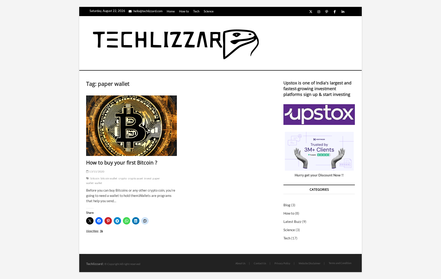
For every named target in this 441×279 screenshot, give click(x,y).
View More (96, 231)
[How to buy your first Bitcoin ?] (131, 125)
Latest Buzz (292, 221)
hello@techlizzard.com (148, 11)
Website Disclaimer (309, 263)
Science (209, 11)
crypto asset (135, 178)
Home (171, 11)
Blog (286, 205)
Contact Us (260, 263)
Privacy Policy (282, 263)
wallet (98, 183)
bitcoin (94, 178)
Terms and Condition (340, 263)
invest (147, 178)
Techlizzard (94, 264)
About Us (240, 263)
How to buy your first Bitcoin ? (121, 162)
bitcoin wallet (109, 178)
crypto (123, 178)
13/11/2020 (96, 171)
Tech (196, 11)
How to (184, 11)
